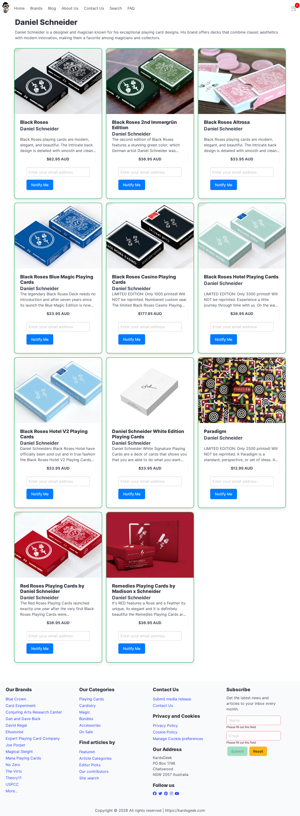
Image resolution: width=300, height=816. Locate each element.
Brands (36, 8)
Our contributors (94, 771)
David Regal (16, 725)
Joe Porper (15, 745)
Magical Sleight (19, 751)
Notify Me (40, 184)
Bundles (86, 718)
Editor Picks (90, 765)
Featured (87, 751)
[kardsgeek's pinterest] (167, 793)
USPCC (12, 784)
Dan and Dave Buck (23, 718)
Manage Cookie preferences (178, 738)
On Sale (86, 731)
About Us (70, 8)
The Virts (14, 771)
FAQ (131, 8)
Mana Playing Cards (23, 758)
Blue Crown (16, 699)
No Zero (13, 764)
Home (19, 8)
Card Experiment (21, 705)
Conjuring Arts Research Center (34, 712)
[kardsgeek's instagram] (172, 793)
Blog (52, 8)
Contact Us (94, 8)
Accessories (90, 725)
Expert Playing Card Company (33, 738)
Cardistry (87, 705)
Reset (258, 751)
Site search (89, 778)
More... (12, 791)
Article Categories (95, 758)
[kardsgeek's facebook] (155, 793)
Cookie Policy (165, 732)
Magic (84, 712)
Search (116, 8)
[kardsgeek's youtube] (178, 793)
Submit (237, 751)
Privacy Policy (165, 725)
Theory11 (13, 777)
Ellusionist (14, 731)
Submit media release (172, 699)
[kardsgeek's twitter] (161, 793)
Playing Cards (91, 699)
